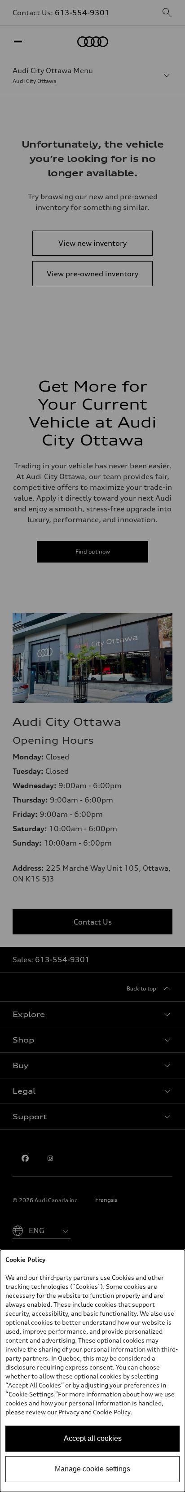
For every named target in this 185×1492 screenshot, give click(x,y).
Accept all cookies (93, 1438)
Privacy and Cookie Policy (94, 1412)
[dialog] (92, 1371)
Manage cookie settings (92, 1469)
